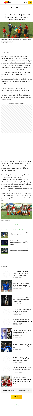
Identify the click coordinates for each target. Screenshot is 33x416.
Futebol (16, 7)
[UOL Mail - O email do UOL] (24, 2)
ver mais (15, 396)
